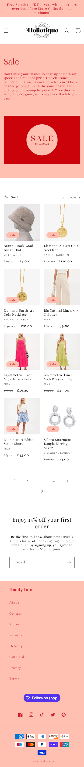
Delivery (16, 646)
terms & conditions (45, 549)
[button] (6, 30)
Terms (14, 678)
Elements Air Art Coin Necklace (61, 248)
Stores (14, 624)
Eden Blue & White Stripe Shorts (19, 442)
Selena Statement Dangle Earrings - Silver (58, 444)
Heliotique (47, 761)
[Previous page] (14, 480)
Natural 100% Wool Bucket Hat (18, 248)
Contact (15, 613)
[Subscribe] (69, 562)
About (14, 602)
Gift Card (16, 657)
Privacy (15, 667)
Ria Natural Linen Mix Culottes (61, 312)
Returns (15, 635)
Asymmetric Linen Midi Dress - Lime (58, 377)
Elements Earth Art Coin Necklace (19, 312)
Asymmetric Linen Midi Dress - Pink (18, 377)
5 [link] (42, 490)
